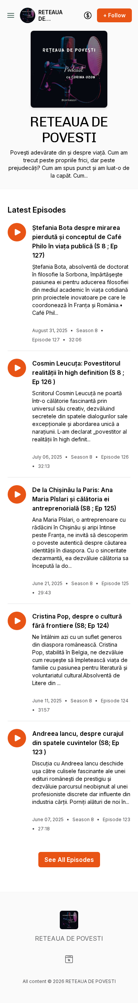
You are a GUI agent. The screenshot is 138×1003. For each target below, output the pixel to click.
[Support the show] (87, 15)
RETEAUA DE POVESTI (50, 15)
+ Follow (114, 15)
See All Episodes (69, 859)
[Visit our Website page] (69, 959)
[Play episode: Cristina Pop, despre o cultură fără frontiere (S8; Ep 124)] (17, 621)
